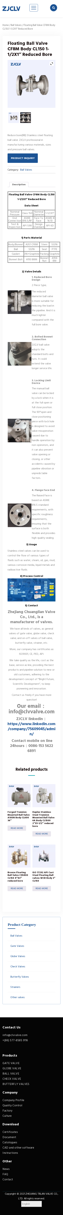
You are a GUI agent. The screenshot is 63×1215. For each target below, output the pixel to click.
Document (9, 1137)
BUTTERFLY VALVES (16, 1084)
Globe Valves (17, 956)
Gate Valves (17, 946)
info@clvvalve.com (15, 1035)
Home (6, 25)
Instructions (10, 1153)
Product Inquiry (23, 158)
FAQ (5, 1174)
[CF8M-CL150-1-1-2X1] (13, 117)
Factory (7, 1110)
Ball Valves (16, 25)
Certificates (10, 1132)
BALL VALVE (11, 1073)
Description (19, 184)
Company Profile (13, 1100)
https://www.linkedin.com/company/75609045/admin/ (31, 729)
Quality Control (12, 1105)
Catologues (10, 1142)
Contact (8, 1179)
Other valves (17, 997)
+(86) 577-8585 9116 (15, 1040)
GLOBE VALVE (12, 1068)
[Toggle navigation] (33, 7)
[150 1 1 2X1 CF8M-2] (25, 117)
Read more (17, 828)
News (6, 1169)
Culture (7, 1116)
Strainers (15, 987)
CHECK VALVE (12, 1079)
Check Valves (17, 966)
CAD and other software (18, 1147)
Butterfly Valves (19, 977)
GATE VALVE (11, 1063)
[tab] (18, 184)
